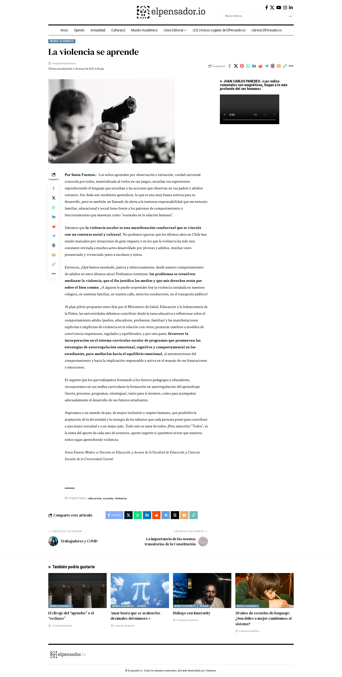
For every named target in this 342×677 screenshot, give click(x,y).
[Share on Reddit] (260, 66)
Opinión (141, 606)
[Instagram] (285, 7)
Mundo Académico (62, 41)
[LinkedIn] (291, 7)
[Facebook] (266, 7)
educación (94, 498)
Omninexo (211, 670)
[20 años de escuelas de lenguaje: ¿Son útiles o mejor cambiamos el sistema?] (264, 590)
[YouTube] (278, 7)
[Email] (278, 66)
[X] (272, 7)
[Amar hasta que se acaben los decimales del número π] (140, 590)
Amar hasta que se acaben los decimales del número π (135, 615)
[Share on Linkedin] (254, 66)
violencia (120, 498)
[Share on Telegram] (266, 66)
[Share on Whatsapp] (248, 66)
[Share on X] (235, 66)
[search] (51, 12)
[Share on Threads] (272, 66)
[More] (291, 66)
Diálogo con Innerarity (192, 613)
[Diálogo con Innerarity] (202, 590)
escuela (108, 498)
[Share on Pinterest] (242, 66)
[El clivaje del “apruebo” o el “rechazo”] (77, 590)
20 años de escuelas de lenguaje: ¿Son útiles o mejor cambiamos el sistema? (263, 618)
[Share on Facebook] (229, 66)
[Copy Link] (285, 66)
